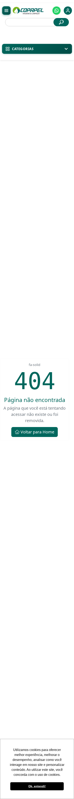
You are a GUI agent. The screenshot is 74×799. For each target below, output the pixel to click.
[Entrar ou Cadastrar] (68, 10)
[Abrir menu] (6, 10)
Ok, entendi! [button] (37, 786)
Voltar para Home (37, 432)
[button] (56, 10)
